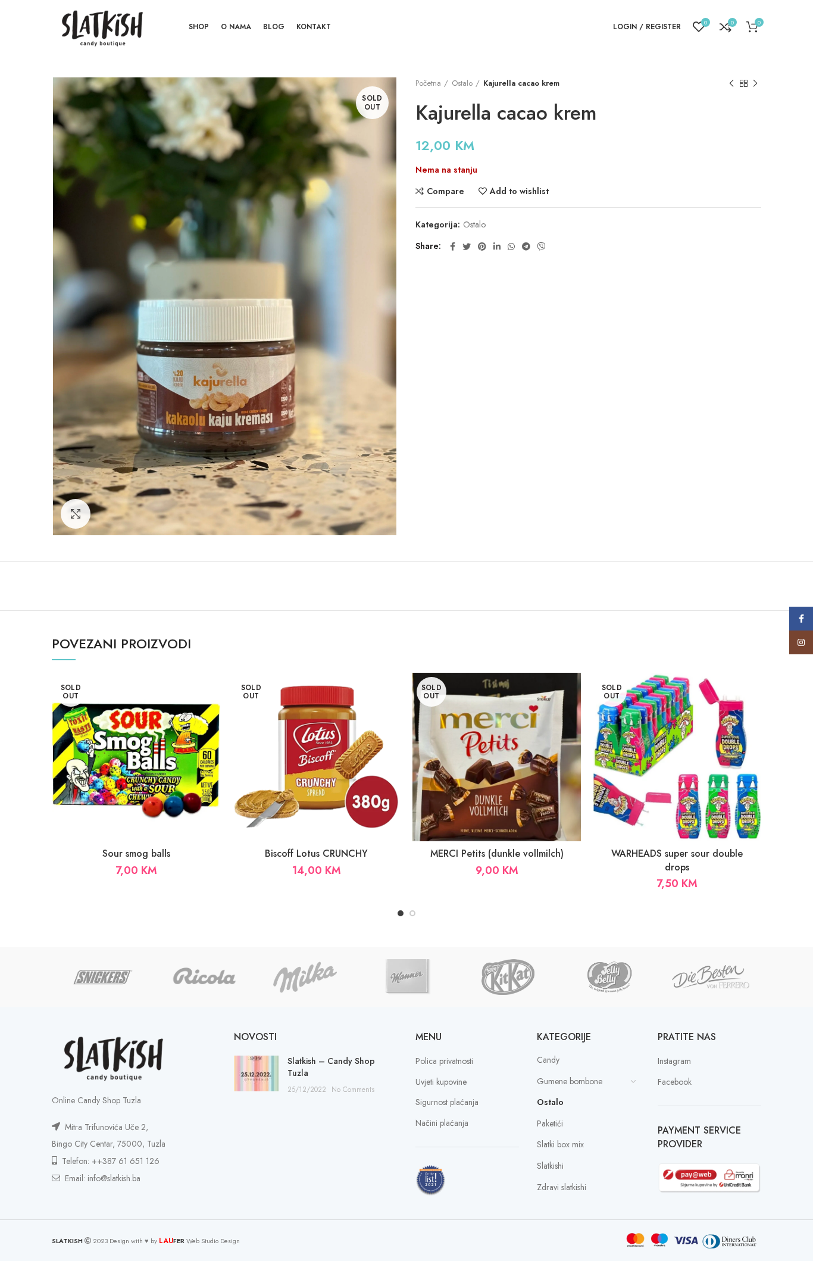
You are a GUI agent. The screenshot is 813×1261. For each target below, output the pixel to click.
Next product (755, 83)
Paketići (550, 1123)
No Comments (353, 1089)
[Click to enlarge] (75, 514)
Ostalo (462, 83)
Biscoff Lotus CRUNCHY (316, 853)
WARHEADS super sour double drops (677, 860)
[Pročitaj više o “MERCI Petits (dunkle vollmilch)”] (572, 719)
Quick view (211, 745)
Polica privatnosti (444, 1061)
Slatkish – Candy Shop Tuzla (331, 1067)
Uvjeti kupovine (441, 1082)
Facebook (675, 1082)
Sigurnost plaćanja (447, 1102)
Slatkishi (550, 1166)
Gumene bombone (569, 1081)
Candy (548, 1060)
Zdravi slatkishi (561, 1187)
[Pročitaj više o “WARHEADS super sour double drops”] (752, 719)
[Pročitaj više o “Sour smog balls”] (211, 719)
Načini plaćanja (441, 1123)
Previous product (731, 83)
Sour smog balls (136, 853)
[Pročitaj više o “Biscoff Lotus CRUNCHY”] (391, 719)
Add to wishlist (519, 191)
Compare (445, 191)
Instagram (674, 1061)
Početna (428, 83)
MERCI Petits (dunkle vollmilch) (497, 853)
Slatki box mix (560, 1144)
